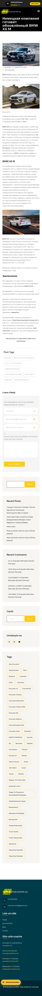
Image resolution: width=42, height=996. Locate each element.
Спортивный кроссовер (13, 374)
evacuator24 (26, 688)
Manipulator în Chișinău (10, 966)
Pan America (13, 749)
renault (24, 755)
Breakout (12, 676)
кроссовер (17, 363)
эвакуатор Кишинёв (16, 850)
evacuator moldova (15, 719)
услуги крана (29, 374)
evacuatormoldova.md (16, 725)
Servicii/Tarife (7, 923)
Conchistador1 (13, 577)
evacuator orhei (14, 731)
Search (30, 484)
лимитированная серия (17, 801)
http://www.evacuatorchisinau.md (25, 320)
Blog (4, 927)
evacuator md (13, 713)
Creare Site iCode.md (21, 990)
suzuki (23, 768)
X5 (5, 363)
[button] (3, 3)
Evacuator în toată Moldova (12, 943)
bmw (25, 670)
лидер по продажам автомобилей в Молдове (17, 793)
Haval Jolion (11, 526)
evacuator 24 (13, 688)
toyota (11, 774)
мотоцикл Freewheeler (16, 813)
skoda (26, 762)
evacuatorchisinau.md (16, 701)
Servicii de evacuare (9, 951)
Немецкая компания (12, 369)
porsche (24, 749)
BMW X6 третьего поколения (24, 358)
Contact (5, 931)
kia (10, 743)
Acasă (4, 920)
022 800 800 (12, 899)
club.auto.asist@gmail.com (17, 905)
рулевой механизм (15, 825)
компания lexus (14, 786)
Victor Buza (12, 569)
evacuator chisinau (15, 694)
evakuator (27, 731)
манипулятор (13, 807)
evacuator (20, 682)
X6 (10, 363)
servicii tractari (14, 762)
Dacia (11, 682)
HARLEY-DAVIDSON (15, 737)
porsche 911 (13, 755)
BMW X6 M (8, 358)
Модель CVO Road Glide (17, 780)
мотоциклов (13, 819)
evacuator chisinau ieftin (17, 707)
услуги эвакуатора (15, 838)
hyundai (29, 737)
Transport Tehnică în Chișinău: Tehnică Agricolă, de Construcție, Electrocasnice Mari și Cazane (21, 510)
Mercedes (19, 743)
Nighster (30, 743)
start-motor (13, 768)
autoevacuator (14, 670)
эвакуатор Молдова (22, 380)
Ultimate (21, 774)
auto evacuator (14, 664)
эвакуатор (15, 312)
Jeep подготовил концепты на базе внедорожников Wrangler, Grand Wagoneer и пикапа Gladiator (20, 520)
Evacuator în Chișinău (10, 959)
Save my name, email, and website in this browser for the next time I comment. (20, 438)
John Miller (12, 594)
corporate (23, 676)
